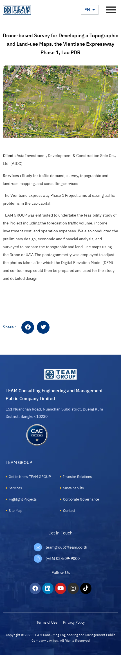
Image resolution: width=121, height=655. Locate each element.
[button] (27, 327)
